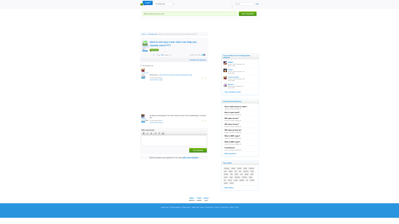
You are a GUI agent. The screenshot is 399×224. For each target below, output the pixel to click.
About (202, 207)
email (250, 177)
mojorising (145, 46)
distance (242, 180)
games (233, 168)
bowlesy (143, 119)
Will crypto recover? (232, 118)
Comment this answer (156, 80)
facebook (251, 168)
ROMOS (230, 62)
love (240, 171)
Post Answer (198, 150)
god (236, 171)
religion (230, 171)
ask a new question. (191, 157)
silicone (226, 174)
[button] (144, 133)
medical (252, 180)
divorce (230, 180)
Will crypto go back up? (233, 130)
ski (225, 180)
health (245, 168)
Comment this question (197, 60)
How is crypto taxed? (232, 112)
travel (252, 171)
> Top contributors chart (232, 92)
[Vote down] (156, 55)
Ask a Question (248, 13)
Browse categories (175, 207)
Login (257, 4)
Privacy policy (224, 207)
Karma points (209, 207)
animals (239, 168)
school (231, 183)
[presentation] (144, 133)
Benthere (231, 84)
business (244, 177)
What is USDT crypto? (232, 136)
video (252, 174)
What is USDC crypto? (232, 142)
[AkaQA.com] (146, 3)
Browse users (165, 207)
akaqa (235, 180)
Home (144, 34)
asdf (225, 171)
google (246, 174)
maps (231, 177)
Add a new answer (147, 130)
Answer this (154, 50)
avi (247, 180)
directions (245, 171)
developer (226, 168)
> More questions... (230, 153)
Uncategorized (152, 34)
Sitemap (232, 207)
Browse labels (186, 207)
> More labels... (229, 188)
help (231, 174)
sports (225, 183)
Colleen (230, 70)
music (236, 174)
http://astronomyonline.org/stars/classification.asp (176, 75)
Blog (237, 207)
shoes (225, 177)
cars (241, 174)
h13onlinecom (230, 148)
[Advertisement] (178, 27)
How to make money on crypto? (236, 106)
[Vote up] (151, 55)
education (237, 177)
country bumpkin (146, 73)
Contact (216, 207)
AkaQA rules (195, 207)
